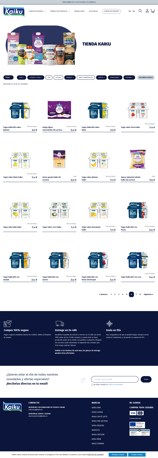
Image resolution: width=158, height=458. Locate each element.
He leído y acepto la (108, 384)
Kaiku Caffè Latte (99, 416)
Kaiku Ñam (96, 439)
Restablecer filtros (146, 77)
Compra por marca (36, 11)
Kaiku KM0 (96, 407)
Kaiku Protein (98, 434)
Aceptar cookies (136, 455)
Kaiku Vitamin (98, 443)
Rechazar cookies (118, 455)
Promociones (79, 11)
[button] (70, 77)
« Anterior (103, 294)
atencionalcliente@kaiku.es (37, 416)
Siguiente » (148, 294)
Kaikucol (96, 430)
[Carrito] (152, 11)
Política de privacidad (115, 384)
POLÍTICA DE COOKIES (95, 455)
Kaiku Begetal (98, 425)
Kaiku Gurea (97, 412)
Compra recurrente (111, 11)
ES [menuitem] (134, 11)
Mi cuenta (135, 402)
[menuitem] (130, 11)
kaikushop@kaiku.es (35, 410)
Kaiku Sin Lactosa (100, 421)
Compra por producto (58, 11)
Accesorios (93, 11)
